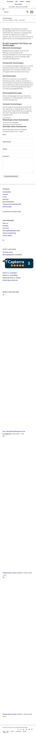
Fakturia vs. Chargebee (10, 273)
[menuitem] (10, 1)
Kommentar (6, 156)
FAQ (17, 1)
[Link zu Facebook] (18, 729)
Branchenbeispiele (8, 202)
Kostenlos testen (8, 252)
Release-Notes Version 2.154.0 (12, 714)
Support (22, 1)
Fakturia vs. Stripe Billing (10, 275)
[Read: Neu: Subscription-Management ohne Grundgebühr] (4, 295)
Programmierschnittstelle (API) (12, 204)
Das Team (6, 228)
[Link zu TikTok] (32, 729)
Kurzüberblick (7, 192)
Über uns (5, 223)
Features (5, 194)
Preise (5, 197)
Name (5, 134)
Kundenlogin (10, 1)
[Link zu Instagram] (29, 729)
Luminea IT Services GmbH (21, 727)
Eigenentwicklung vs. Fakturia (12, 278)
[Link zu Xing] (26, 729)
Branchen (5, 199)
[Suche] (26, 12)
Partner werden (7, 235)
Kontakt (28, 1)
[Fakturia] (15, 12)
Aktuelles (5, 226)
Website (5, 149)
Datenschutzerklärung (9, 233)
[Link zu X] (20, 729)
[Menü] (30, 12)
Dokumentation (18, 4)
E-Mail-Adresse (7, 142)
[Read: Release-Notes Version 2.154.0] (4, 578)
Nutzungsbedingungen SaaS (11, 230)
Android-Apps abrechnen (10, 280)
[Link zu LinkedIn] (23, 729)
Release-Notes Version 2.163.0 (12, 573)
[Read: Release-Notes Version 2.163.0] (4, 436)
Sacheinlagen (7, 18)
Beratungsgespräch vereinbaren (12, 254)
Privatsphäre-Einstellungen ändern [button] (12, 211)
